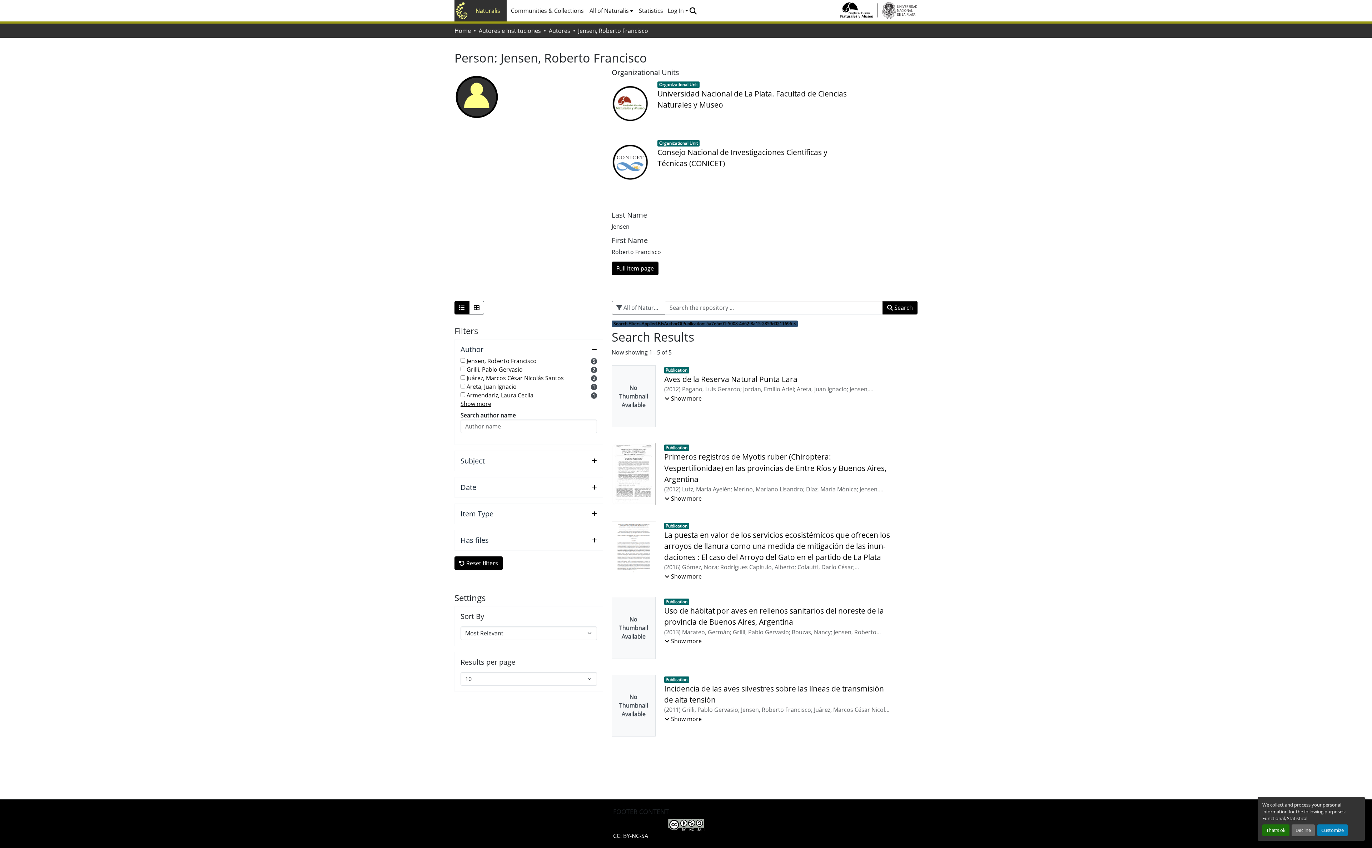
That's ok (1276, 830)
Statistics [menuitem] (651, 11)
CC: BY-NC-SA (630, 836)
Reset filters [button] (481, 563)
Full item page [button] (635, 268)
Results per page (488, 662)
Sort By (472, 616)
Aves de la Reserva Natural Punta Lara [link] (730, 379)
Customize (1332, 830)
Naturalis (488, 11)
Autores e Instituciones (510, 31)
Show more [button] (476, 404)
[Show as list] (461, 307)
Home (462, 31)
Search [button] (903, 308)
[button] (693, 10)
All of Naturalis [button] (609, 11)
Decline (1303, 830)
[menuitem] (611, 11)
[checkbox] (463, 360)
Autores (559, 31)
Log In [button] (676, 11)
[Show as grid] (476, 307)
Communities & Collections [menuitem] (547, 11)
